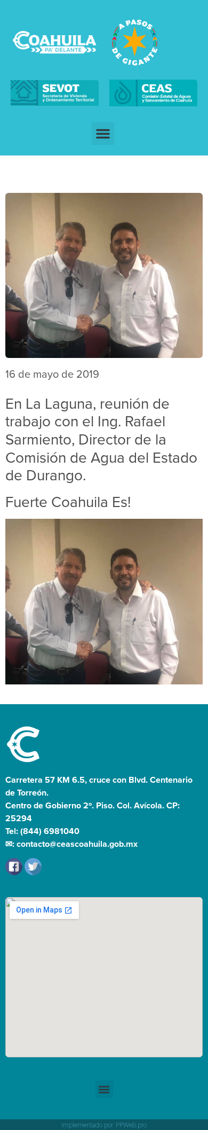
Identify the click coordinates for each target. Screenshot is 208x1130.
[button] (103, 133)
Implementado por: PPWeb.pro (104, 1125)
